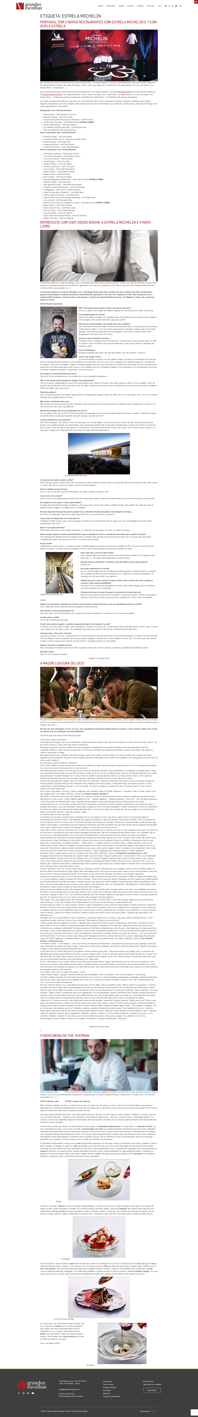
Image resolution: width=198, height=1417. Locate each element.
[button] (180, 6)
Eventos (130, 6)
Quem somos (108, 1384)
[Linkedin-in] (172, 6)
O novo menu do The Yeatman (64, 1035)
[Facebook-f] (165, 6)
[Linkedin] (28, 1393)
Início (100, 6)
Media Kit (106, 1393)
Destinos (150, 6)
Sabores (140, 6)
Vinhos (121, 6)
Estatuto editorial (109, 1387)
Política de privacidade (111, 1396)
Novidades (110, 6)
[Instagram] (169, 6)
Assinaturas (107, 1381)
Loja (159, 6)
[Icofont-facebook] (19, 1393)
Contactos (107, 1390)
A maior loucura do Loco (62, 663)
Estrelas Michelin (124, 92)
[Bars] (196, 2)
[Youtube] (176, 6)
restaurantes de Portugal (52, 94)
